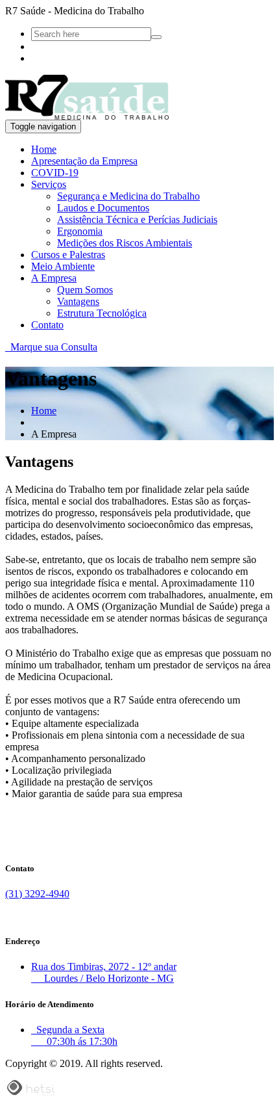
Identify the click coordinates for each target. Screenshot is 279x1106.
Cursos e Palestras (68, 254)
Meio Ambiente (63, 266)
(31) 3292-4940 (37, 893)
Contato (47, 324)
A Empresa (54, 277)
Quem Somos (85, 289)
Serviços (48, 184)
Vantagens (78, 301)
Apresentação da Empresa (84, 160)
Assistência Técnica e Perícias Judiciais (137, 219)
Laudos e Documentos (103, 207)
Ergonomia (80, 231)
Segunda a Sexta (74, 1035)
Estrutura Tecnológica (102, 313)
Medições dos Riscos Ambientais (124, 242)
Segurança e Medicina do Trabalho (128, 196)
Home (43, 149)
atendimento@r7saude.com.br (66, 915)
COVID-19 (55, 172)
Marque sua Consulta (51, 346)
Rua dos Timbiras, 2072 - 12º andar (103, 972)
